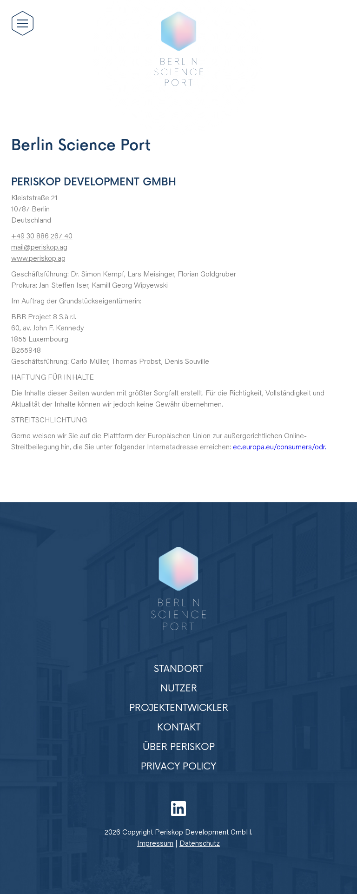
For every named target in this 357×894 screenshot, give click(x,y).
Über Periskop (179, 747)
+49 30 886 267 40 (42, 236)
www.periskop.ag (38, 259)
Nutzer (178, 688)
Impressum (155, 844)
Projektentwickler (178, 708)
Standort (178, 669)
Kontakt (178, 727)
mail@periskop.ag (39, 247)
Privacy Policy (178, 766)
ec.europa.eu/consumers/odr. (279, 447)
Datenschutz (199, 844)
